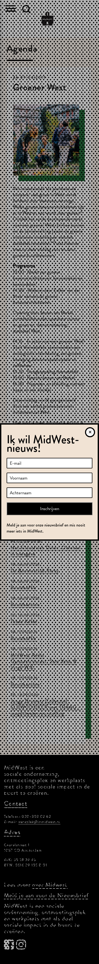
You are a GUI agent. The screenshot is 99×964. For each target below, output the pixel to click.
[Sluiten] (90, 432)
